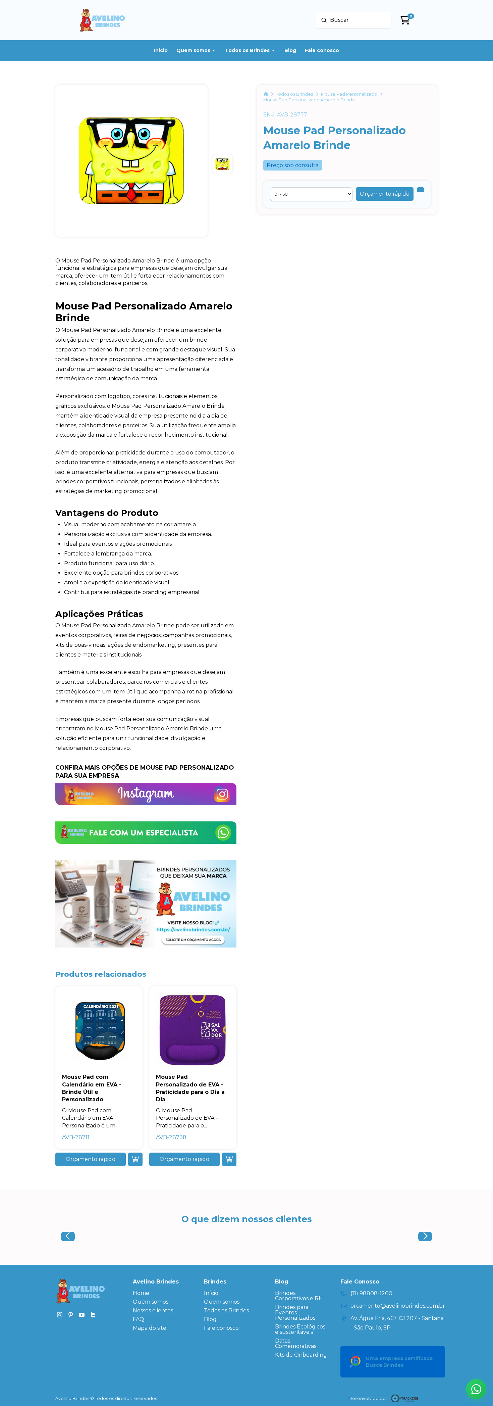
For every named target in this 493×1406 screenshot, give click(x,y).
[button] (385, 194)
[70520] (420, 189)
